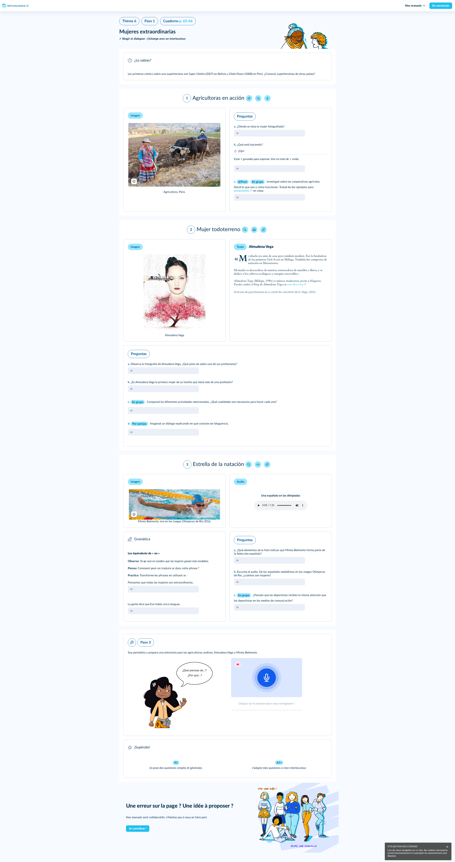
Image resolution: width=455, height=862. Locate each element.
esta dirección (295, 284)
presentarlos (241, 190)
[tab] (314, 115)
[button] (227, 66)
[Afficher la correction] (314, 115)
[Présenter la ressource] (323, 60)
